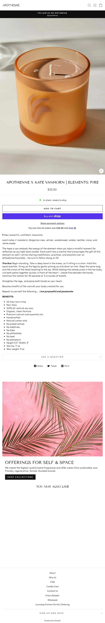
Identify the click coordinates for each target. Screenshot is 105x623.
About (52, 573)
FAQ (52, 582)
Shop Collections (20, 477)
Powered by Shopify (52, 620)
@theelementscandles (13, 257)
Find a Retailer (52, 595)
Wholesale (53, 600)
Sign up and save (52, 613)
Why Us (52, 577)
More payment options (52, 223)
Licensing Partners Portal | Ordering (52, 604)
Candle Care (52, 586)
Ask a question (52, 357)
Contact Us (52, 591)
